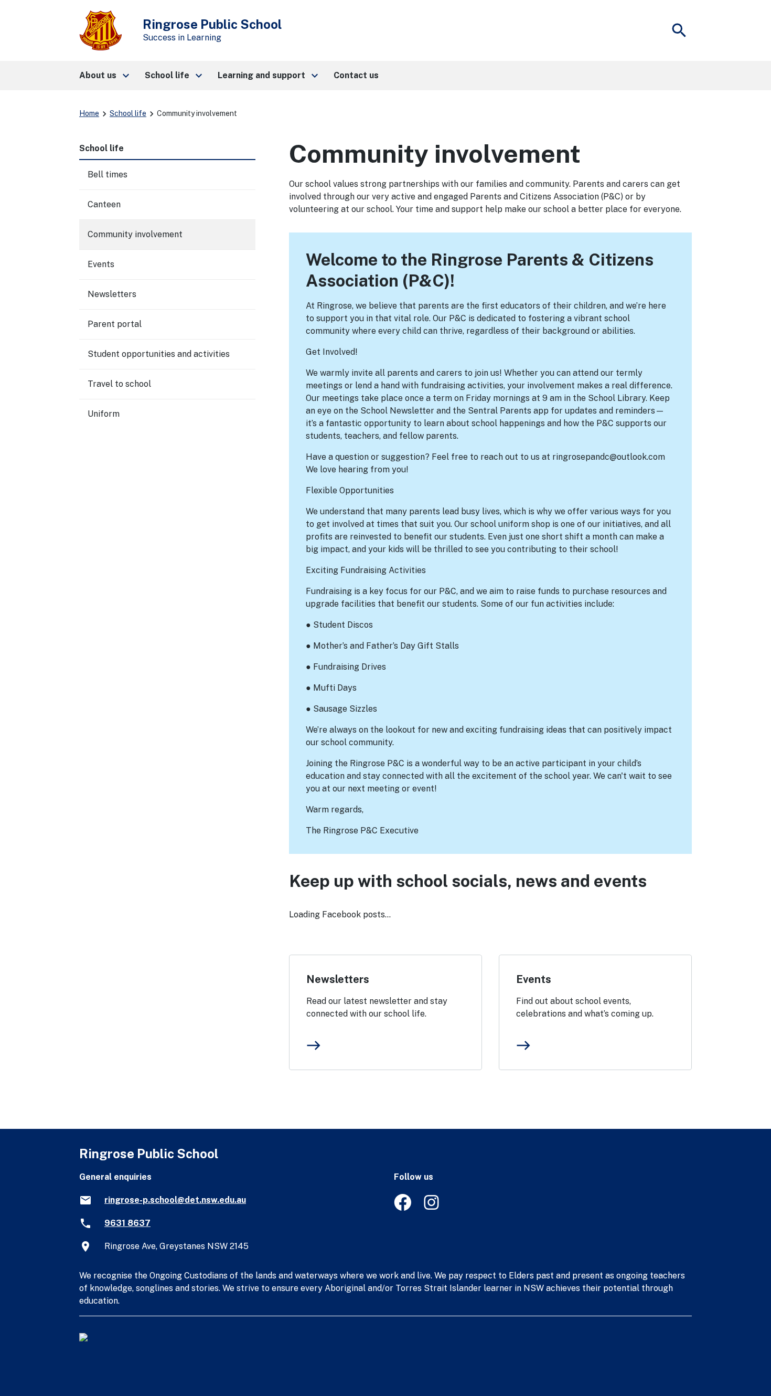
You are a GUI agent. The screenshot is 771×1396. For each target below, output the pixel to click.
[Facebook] (402, 1208)
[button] (103, 75)
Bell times (107, 174)
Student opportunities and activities (159, 354)
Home (89, 113)
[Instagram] (432, 1208)
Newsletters (337, 979)
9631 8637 (127, 1223)
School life (128, 113)
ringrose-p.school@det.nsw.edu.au (175, 1200)
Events (533, 979)
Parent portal (115, 324)
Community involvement (135, 234)
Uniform (104, 414)
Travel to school (119, 384)
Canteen (104, 204)
